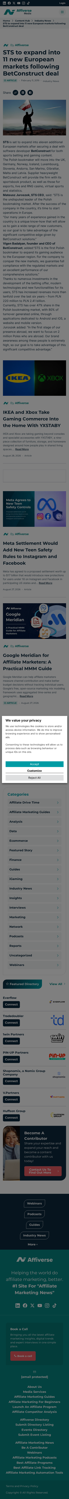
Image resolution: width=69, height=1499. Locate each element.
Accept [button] (34, 764)
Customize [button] (34, 770)
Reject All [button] (34, 778)
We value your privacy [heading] (23, 720)
